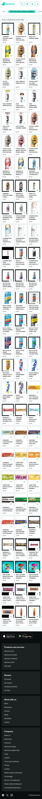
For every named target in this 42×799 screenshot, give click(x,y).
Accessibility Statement (12, 788)
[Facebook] (3, 795)
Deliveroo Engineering (11, 750)
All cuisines (8, 683)
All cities (7, 690)
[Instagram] (11, 795)
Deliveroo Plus (9, 651)
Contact (7, 758)
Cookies (7, 769)
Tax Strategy (8, 776)
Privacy (6, 765)
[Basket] (27, 4)
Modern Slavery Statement (13, 773)
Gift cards (7, 666)
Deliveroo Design (10, 747)
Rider (6, 704)
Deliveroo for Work (10, 655)
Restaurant (8, 707)
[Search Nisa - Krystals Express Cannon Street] (22, 4)
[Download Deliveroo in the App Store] (9, 636)
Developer (7, 718)
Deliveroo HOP (9, 662)
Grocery (7, 711)
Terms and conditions (11, 761)
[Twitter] (7, 795)
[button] (8, 33)
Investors (7, 743)
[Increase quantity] (11, 33)
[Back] (4, 11)
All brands (7, 679)
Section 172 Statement (12, 780)
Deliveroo (8, 4)
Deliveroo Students (10, 659)
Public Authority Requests (13, 784)
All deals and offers (10, 687)
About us (7, 735)
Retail (6, 715)
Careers (7, 722)
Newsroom (8, 739)
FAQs (6, 754)
